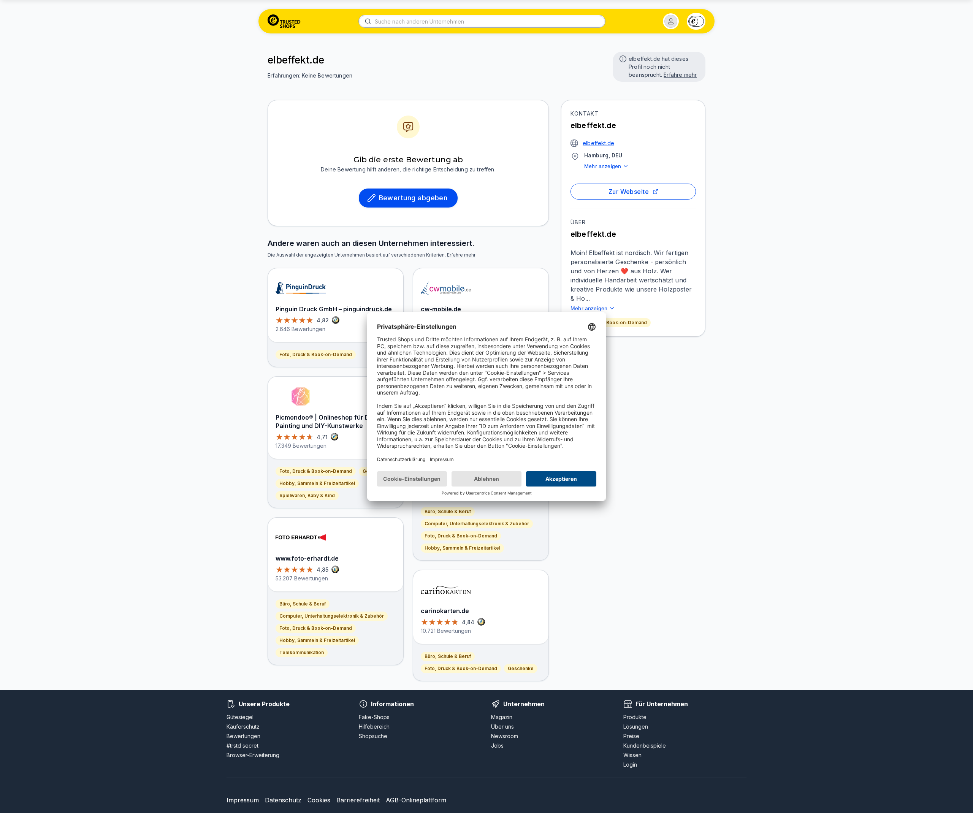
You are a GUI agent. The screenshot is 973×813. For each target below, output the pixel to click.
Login (630, 764)
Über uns (502, 726)
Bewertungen (243, 736)
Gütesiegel (240, 717)
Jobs (497, 745)
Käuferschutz (243, 726)
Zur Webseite (629, 191)
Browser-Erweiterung (253, 755)
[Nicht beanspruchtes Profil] (622, 58)
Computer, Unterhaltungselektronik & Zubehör (331, 616)
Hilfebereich (374, 726)
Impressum (243, 800)
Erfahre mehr (680, 74)
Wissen (632, 755)
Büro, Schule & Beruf (302, 604)
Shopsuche (373, 736)
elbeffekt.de (598, 143)
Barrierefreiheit (358, 800)
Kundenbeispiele (644, 745)
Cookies (318, 800)
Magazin (501, 717)
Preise (631, 736)
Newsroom (504, 736)
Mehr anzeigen (602, 166)
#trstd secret (242, 745)
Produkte (635, 717)
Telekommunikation (301, 652)
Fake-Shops (374, 717)
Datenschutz (283, 800)
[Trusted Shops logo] (284, 21)
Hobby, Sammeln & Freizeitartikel (317, 483)
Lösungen (635, 726)
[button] (671, 21)
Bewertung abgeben (413, 198)
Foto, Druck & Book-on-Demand (610, 322)
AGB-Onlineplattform (416, 800)
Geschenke (521, 668)
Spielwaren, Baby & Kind (307, 495)
